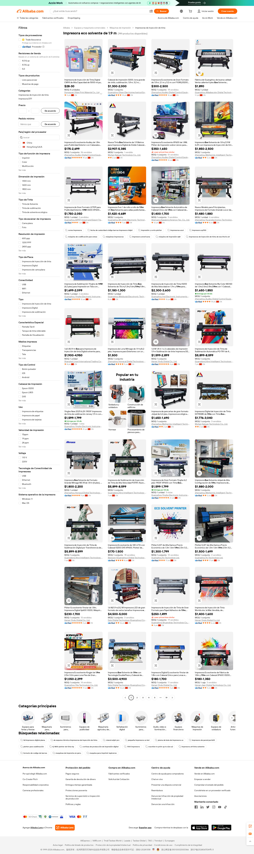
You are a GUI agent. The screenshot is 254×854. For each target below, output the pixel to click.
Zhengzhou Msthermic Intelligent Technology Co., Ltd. (214, 155)
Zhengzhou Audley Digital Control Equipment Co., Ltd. (83, 155)
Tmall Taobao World (112, 840)
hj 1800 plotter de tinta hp (63, 747)
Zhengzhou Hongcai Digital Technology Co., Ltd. (127, 361)
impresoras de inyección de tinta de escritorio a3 (209, 237)
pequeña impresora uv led (138, 740)
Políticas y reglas (73, 804)
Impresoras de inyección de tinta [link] (150, 28)
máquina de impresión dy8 (169, 237)
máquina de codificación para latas (82, 237)
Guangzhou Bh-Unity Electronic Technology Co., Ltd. (127, 220)
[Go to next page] (172, 697)
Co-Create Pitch (30, 779)
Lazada (127, 840)
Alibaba (66, 28)
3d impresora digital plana (34, 740)
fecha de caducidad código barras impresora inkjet (111, 230)
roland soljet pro (112, 740)
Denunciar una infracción (162, 804)
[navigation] (39, 363)
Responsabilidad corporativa (36, 785)
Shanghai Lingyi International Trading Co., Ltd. (83, 361)
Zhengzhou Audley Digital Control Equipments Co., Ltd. (170, 92)
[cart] (191, 11)
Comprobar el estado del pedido (209, 785)
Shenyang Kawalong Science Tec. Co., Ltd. (170, 220)
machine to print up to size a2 (160, 747)
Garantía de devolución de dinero (81, 779)
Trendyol (158, 840)
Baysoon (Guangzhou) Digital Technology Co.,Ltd (127, 557)
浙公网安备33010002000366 (175, 849)
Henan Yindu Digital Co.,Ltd (207, 620)
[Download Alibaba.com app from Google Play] (221, 828)
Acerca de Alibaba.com (34, 767)
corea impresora (75, 230)
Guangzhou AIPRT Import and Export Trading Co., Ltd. (83, 220)
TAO (150, 840)
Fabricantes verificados (119, 773)
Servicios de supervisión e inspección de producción (83, 797)
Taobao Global (139, 840)
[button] (151, 11)
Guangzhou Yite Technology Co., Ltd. (81, 685)
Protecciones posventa (76, 790)
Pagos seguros (72, 773)
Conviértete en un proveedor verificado (212, 790)
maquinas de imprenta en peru (68, 753)
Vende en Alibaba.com (204, 773)
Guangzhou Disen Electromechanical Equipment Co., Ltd (127, 92)
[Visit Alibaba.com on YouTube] (219, 807)
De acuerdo (50, 111)
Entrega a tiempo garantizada (79, 785)
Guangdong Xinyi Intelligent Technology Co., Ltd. (214, 361)
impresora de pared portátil (203, 740)
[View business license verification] (153, 849)
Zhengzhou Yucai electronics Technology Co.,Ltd (214, 220)
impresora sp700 (199, 230)
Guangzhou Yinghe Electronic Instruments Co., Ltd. (83, 296)
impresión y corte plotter (151, 230)
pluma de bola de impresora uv (170, 740)
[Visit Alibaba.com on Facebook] (196, 807)
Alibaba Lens (36, 827)
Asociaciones (200, 796)
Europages (170, 840)
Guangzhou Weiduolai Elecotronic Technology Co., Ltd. (127, 296)
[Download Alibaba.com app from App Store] (200, 828)
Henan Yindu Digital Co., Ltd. (164, 361)
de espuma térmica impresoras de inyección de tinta (75, 740)
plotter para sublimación (33, 747)
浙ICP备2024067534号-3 (202, 849)
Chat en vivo (157, 779)
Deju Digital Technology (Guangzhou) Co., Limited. (127, 620)
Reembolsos (157, 790)
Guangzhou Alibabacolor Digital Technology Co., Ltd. (214, 92)
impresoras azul (177, 230)
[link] (250, 826)
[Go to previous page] (125, 697)
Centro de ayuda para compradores (167, 773)
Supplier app (145, 827)
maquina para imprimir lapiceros (103, 753)
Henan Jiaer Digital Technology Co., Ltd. (213, 685)
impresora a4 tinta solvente (193, 747)
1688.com (96, 840)
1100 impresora (133, 747)
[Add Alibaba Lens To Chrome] (65, 828)
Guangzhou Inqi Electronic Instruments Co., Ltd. (170, 296)
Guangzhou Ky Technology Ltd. (165, 557)
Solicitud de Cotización (118, 779)
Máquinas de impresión (120, 28)
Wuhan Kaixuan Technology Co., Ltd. (124, 155)
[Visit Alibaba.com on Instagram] (213, 807)
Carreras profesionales (33, 790)
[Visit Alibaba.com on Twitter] (208, 807)
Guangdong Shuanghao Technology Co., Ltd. (170, 622)
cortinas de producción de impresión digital (100, 747)
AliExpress (85, 840)
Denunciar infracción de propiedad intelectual (167, 797)
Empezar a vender (202, 779)
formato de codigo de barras (35, 753)
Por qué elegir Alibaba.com (35, 773)
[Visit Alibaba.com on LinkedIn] (202, 807)
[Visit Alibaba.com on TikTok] (225, 807)
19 (166, 698)
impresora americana (141, 237)
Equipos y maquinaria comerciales (89, 28)
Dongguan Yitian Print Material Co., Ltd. (82, 92)
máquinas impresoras (115, 237)
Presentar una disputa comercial (166, 785)
